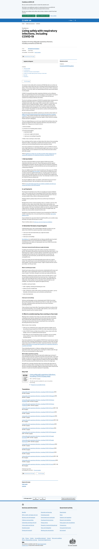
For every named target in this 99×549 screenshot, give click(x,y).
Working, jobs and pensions (47, 530)
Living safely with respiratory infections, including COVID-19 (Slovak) (38, 448)
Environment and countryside (48, 517)
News (61, 515)
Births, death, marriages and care (30, 515)
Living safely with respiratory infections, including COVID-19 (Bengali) (38, 396)
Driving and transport (27, 530)
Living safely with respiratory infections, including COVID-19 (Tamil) (37, 456)
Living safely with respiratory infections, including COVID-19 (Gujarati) (38, 416)
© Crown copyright (72, 545)
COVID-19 (38, 23)
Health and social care (30, 23)
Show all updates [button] (37, 470)
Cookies (32, 538)
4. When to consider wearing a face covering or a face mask (35, 73)
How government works (65, 527)
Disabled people (26, 527)
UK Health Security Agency (33, 48)
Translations (25, 76)
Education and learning (46, 512)
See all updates (38, 52)
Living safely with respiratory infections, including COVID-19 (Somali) (38, 452)
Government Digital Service (44, 540)
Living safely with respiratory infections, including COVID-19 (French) (38, 412)
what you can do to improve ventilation (43, 222)
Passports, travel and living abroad (49, 525)
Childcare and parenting (27, 520)
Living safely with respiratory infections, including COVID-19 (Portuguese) (39, 432)
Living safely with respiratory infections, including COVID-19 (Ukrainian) (38, 460)
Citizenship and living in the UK (29, 522)
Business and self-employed (28, 517)
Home (23, 23)
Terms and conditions (57, 538)
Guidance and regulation (65, 517)
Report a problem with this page (68, 498)
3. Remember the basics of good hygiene (31, 71)
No (43, 498)
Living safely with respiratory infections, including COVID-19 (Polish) (38, 428)
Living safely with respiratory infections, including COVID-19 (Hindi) (37, 420)
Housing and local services (47, 520)
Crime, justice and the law (28, 525)
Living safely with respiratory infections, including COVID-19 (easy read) (43, 375)
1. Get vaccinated (26, 68)
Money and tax (44, 522)
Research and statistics (65, 520)
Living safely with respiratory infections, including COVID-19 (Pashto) (38, 424)
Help (23, 538)
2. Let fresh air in (26, 70)
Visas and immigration (46, 527)
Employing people (45, 515)
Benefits (24, 512)
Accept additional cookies (29, 15)
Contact (49, 538)
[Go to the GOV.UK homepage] (26, 20)
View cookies (53, 15)
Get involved (63, 530)
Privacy (27, 538)
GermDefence (25, 239)
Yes (37, 498)
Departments (63, 512)
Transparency (63, 525)
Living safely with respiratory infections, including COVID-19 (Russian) (38, 444)
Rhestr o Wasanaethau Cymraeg (29, 540)
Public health (25, 484)
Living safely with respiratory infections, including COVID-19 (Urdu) (37, 464)
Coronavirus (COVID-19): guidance (67, 66)
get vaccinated (36, 171)
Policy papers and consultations (67, 522)
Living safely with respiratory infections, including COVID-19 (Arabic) (38, 392)
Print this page (27, 81)
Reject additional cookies (43, 15)
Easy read (25, 75)
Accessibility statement (40, 538)
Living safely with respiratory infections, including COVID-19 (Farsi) (37, 408)
